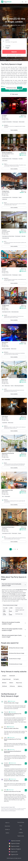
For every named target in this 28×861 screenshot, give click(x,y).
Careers (7, 832)
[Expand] (26, 2)
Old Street (4, 686)
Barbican (4, 682)
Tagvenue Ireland (15, 846)
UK (1, 59)
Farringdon (16, 679)
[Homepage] (6, 2)
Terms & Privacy (20, 822)
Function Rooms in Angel (15, 658)
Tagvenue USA (14, 854)
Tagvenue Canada (15, 843)
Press (21, 825)
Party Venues (9, 59)
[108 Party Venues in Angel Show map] (14, 86)
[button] (22, 2)
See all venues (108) (14, 90)
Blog (21, 829)
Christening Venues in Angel (15, 664)
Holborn (11, 682)
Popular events (21, 836)
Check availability (14, 130)
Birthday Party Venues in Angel (16, 647)
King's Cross (19, 682)
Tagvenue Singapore (16, 849)
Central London (16, 59)
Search (14, 52)
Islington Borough (6, 679)
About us (7, 822)
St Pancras (12, 686)
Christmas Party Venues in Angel (16, 653)
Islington (4, 675)
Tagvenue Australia (15, 840)
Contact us (7, 829)
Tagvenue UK (14, 851)
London (4, 59)
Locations (21, 832)
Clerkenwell (12, 675)
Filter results (15, 94)
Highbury (20, 686)
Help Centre (7, 826)
